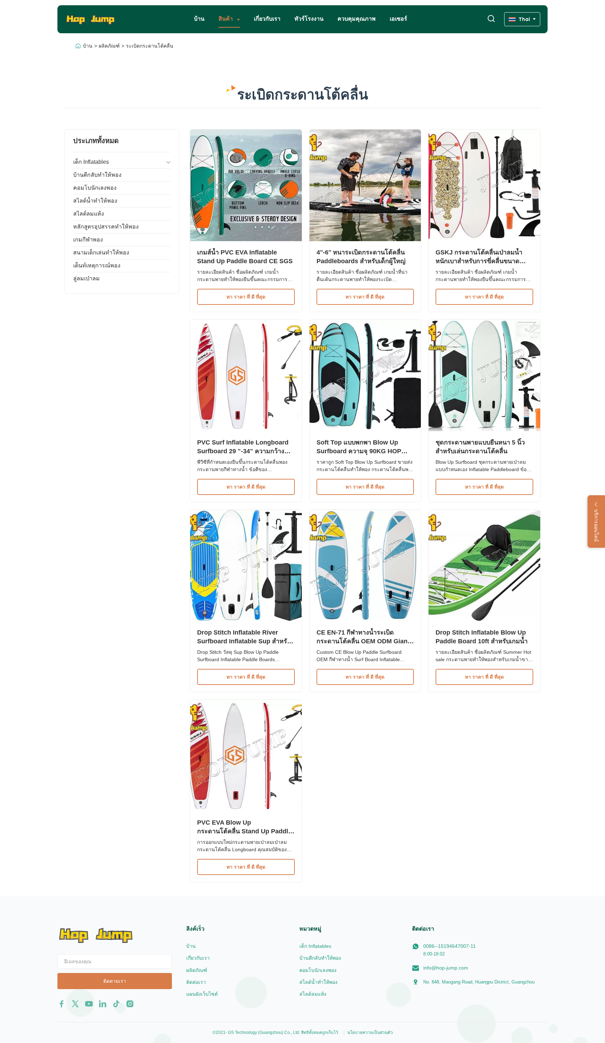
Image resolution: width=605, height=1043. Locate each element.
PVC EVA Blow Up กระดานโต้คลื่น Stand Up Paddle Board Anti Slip (244, 831)
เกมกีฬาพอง (88, 240)
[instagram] (130, 1004)
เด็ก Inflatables (91, 162)
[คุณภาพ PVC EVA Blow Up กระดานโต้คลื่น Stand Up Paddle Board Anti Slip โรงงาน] (246, 755)
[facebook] (61, 1004)
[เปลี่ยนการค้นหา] (491, 19)
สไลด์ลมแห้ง (88, 214)
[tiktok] (116, 1004)
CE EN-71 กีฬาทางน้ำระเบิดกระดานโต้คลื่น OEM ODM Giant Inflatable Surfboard (363, 641)
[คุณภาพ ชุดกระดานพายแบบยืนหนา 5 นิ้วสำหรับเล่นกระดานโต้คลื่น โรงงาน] (484, 375)
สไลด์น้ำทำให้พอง (95, 201)
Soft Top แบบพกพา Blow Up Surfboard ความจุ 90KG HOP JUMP (359, 451)
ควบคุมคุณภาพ (357, 18)
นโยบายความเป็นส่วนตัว (370, 1032)
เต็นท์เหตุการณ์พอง (96, 265)
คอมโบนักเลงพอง (95, 188)
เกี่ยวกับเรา (267, 18)
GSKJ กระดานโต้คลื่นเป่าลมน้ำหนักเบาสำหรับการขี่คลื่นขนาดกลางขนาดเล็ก (479, 261)
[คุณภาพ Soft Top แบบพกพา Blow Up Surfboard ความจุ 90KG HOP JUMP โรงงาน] (365, 375)
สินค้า (226, 18)
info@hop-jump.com (445, 968)
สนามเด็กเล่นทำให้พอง (101, 252)
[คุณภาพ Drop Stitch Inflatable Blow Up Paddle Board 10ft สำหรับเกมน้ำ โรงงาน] (484, 565)
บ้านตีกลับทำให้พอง (97, 175)
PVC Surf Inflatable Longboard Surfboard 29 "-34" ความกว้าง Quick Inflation (242, 451)
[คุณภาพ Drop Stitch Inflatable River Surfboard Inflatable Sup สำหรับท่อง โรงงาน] (246, 565)
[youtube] (89, 1004)
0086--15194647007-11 (449, 946)
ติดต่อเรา (196, 982)
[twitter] (75, 1004)
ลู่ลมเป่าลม (86, 278)
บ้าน (199, 18)
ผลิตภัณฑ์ (109, 46)
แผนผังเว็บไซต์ (202, 994)
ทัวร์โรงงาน (309, 18)
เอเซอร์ (398, 18)
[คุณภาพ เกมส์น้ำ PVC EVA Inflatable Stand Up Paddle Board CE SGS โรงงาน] (246, 185)
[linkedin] (102, 1004)
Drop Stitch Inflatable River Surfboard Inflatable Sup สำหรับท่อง (244, 641)
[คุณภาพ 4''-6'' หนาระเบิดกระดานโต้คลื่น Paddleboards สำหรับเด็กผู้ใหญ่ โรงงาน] (365, 185)
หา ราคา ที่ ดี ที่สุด (246, 297)
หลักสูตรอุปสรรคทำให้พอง (106, 227)
